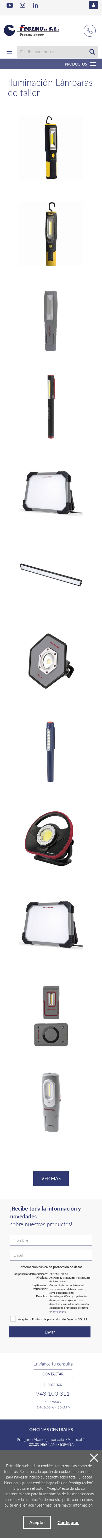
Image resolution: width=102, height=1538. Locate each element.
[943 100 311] (89, 28)
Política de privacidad (46, 1319)
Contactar (53, 1373)
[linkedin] (36, 5)
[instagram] (23, 5)
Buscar (92, 52)
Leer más (43, 1505)
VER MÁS (51, 1178)
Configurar (68, 1522)
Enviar (50, 1332)
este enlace (59, 1311)
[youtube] (10, 5)
